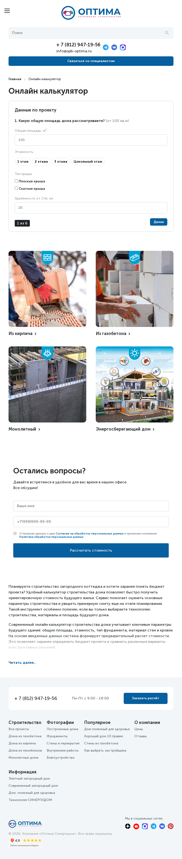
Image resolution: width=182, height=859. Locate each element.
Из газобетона (111, 333)
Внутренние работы (62, 750)
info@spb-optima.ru (74, 51)
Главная (15, 79)
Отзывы (140, 736)
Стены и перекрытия (63, 743)
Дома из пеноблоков (25, 750)
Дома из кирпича (22, 743)
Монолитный (22, 429)
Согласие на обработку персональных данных (89, 533)
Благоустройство (61, 758)
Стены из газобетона (101, 743)
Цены (138, 729)
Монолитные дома (23, 758)
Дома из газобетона (25, 736)
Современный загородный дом (33, 786)
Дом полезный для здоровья (107, 729)
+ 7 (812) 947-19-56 (78, 45)
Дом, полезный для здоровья (32, 793)
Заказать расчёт (145, 698)
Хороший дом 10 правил (103, 736)
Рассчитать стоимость (91, 550)
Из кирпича (20, 333)
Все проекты (19, 729)
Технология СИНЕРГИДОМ (30, 800)
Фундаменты (57, 736)
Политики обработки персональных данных (51, 537)
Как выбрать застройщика (105, 750)
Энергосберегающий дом (123, 429)
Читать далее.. (22, 662)
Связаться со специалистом (91, 61)
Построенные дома (62, 729)
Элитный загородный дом (29, 778)
